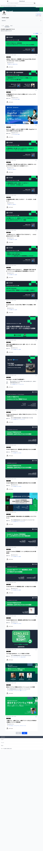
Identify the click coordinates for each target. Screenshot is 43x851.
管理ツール (21, 690)
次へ (24, 733)
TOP (1, 5)
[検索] (34, 3)
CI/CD (14, 99)
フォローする (38, 14)
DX (15, 169)
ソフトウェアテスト (21, 384)
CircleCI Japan (10, 5)
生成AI (14, 64)
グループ (5, 5)
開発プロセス (10, 64)
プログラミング (22, 725)
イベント (2, 742)
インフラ (25, 690)
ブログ (2, 745)
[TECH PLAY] (22, 1)
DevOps (16, 64)
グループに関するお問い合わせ (6, 748)
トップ (2, 739)
